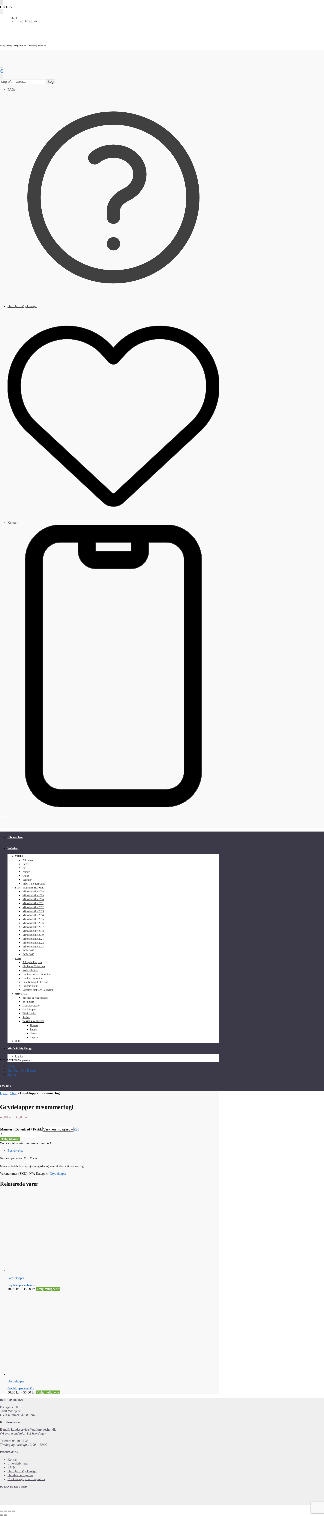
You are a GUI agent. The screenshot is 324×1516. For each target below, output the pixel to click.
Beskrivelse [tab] (15, 1150)
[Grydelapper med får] (86, 1333)
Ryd (76, 1129)
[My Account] (2, 72)
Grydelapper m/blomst (21, 1285)
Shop (13, 1093)
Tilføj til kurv (10, 1139)
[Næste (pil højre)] (5, 1515)
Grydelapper (58, 1173)
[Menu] (1, 67)
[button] (5, 817)
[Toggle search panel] (1, 76)
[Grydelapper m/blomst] (86, 1232)
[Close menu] (1, 2)
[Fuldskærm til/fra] (5, 1511)
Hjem (4, 1093)
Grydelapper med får (21, 1388)
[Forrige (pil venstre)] (1, 1515)
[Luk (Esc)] (13, 1511)
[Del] (9, 1511)
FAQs (11, 89)
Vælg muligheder (48, 1289)
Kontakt (13, 523)
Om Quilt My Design (22, 306)
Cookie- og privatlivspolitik (26, 1479)
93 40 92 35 (20, 1441)
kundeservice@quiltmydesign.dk (33, 1429)
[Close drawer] (1, 11)
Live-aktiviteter (18, 1463)
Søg (50, 82)
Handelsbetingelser (20, 1475)
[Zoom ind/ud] (1, 1511)
